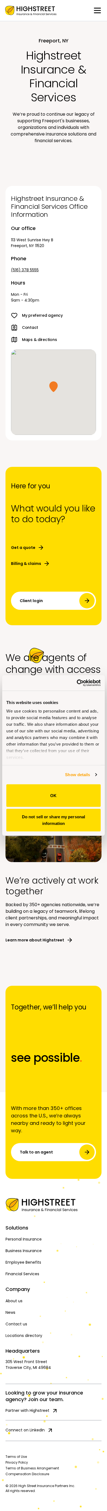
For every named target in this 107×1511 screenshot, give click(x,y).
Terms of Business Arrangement (32, 1468)
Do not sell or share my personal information (53, 820)
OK (53, 795)
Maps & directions (39, 339)
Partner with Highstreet (27, 1410)
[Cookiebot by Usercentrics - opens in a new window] (77, 683)
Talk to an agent (36, 1152)
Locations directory (23, 1335)
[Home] (53, 1204)
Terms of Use (16, 1456)
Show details (77, 774)
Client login (31, 600)
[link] (31, 10)
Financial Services (22, 1274)
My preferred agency (42, 315)
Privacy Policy (16, 1462)
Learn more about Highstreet (34, 940)
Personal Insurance (23, 1239)
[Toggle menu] (97, 10)
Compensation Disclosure (27, 1474)
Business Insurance (23, 1250)
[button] (53, 386)
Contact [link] (30, 327)
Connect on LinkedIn (25, 1430)
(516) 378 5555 (25, 270)
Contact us (16, 1324)
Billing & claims (26, 563)
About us (13, 1301)
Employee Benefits (23, 1262)
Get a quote (23, 547)
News (10, 1312)
